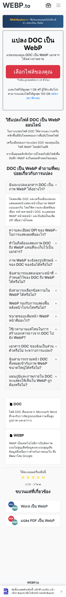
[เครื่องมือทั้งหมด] (48, 5)
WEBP (19, 435)
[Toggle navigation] (58, 5)
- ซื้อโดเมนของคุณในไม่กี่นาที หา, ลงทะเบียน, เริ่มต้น (33, 21)
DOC (18, 404)
